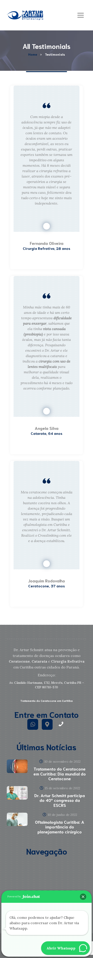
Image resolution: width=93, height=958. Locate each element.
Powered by (14, 896)
